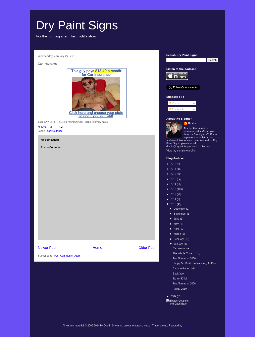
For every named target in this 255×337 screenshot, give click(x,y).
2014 (174, 184)
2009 (174, 296)
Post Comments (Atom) (67, 255)
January (179, 243)
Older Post (146, 248)
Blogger (187, 325)
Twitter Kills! (180, 278)
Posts (175, 103)
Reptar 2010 (180, 288)
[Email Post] (61, 126)
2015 (174, 179)
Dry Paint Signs (77, 25)
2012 (174, 194)
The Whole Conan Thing (186, 253)
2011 (174, 199)
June (177, 218)
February (179, 238)
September (180, 213)
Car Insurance (181, 248)
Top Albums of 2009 (184, 258)
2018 (174, 163)
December (180, 208)
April (177, 228)
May (176, 223)
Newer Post (47, 248)
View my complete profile (180, 150)
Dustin (192, 123)
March (178, 233)
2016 (174, 173)
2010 (174, 204)
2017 (174, 168)
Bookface (178, 273)
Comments (177, 109)
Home (97, 248)
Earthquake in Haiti (184, 268)
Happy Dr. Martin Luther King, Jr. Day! (195, 263)
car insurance (55, 130)
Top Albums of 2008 (184, 283)
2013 (174, 189)
